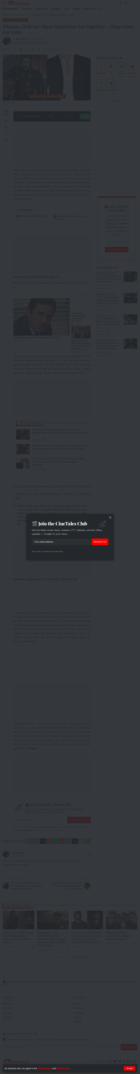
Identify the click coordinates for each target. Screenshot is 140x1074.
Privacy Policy (44, 1068)
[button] (129, 1068)
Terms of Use (63, 1068)
